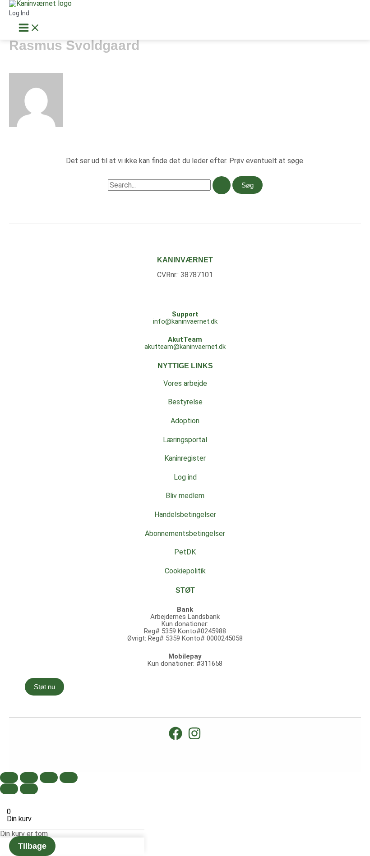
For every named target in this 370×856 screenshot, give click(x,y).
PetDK (185, 552)
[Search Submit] (222, 185)
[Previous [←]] (9, 788)
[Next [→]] (29, 788)
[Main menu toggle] (29, 28)
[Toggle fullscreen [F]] (49, 777)
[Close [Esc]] (9, 777)
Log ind (185, 477)
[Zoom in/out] (69, 777)
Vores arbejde (185, 383)
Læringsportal (185, 439)
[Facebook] (175, 737)
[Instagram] (194, 737)
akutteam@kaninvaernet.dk (185, 347)
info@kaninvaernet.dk (185, 321)
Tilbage (32, 846)
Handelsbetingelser (185, 514)
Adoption (185, 421)
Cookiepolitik (185, 571)
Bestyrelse (185, 402)
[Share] (29, 777)
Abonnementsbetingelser (185, 533)
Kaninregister (185, 458)
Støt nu (44, 687)
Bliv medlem (185, 495)
